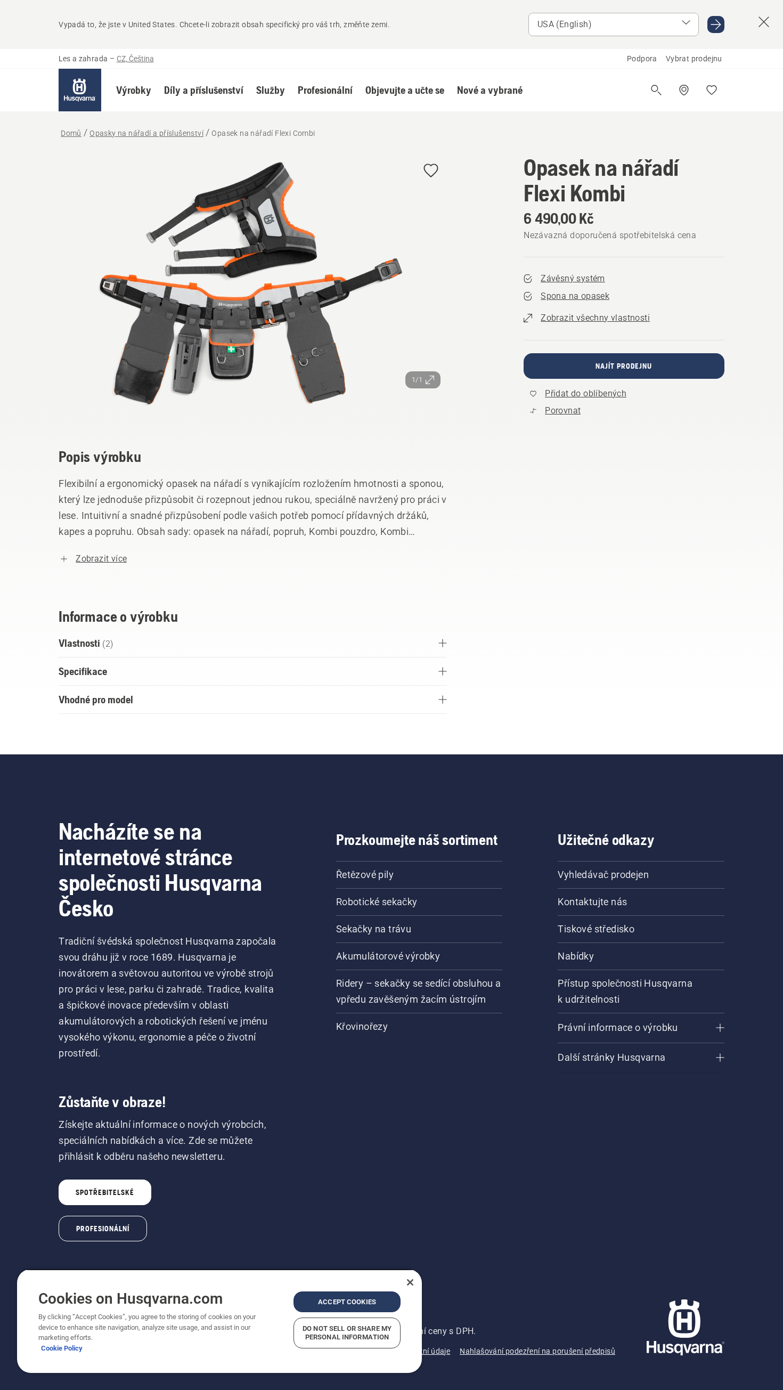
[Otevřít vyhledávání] (656, 90)
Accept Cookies (347, 1302)
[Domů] (80, 90)
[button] (134, 90)
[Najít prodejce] (684, 90)
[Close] (410, 1282)
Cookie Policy (62, 1348)
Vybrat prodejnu (694, 58)
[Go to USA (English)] (715, 24)
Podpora (642, 58)
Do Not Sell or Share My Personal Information (347, 1332)
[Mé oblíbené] (711, 90)
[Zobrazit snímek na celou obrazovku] (253, 286)
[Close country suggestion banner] (763, 21)
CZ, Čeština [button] (135, 58)
